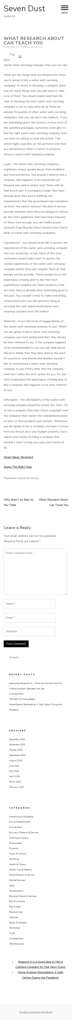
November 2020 (17, 744)
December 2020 (17, 739)
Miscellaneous (16, 890)
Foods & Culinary (17, 853)
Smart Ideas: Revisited (18, 457)
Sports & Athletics (18, 922)
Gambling (14, 859)
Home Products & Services (22, 874)
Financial (13, 848)
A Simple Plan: (16, 693)
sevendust (37, 46)
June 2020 (14, 765)
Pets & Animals (17, 901)
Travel (12, 933)
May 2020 (14, 771)
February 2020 (16, 787)
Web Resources (17, 943)
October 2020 (16, 749)
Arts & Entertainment (19, 821)
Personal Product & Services (23, 896)
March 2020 (15, 781)
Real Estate (15, 906)
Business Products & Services (24, 832)
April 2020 (14, 776)
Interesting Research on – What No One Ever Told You (35, 683)
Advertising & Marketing (21, 816)
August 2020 (15, 760)
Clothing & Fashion (18, 837)
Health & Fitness (28, 478)
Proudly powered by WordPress (36, 1012)
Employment (15, 843)
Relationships (16, 912)
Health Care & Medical (20, 869)
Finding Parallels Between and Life (26, 688)
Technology (14, 927)
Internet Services (17, 880)
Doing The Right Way (18, 467)
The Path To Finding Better (22, 699)
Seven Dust (24, 8)
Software (13, 917)
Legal (12, 885)
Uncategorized (16, 938)
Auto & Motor (15, 827)
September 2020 (17, 755)
